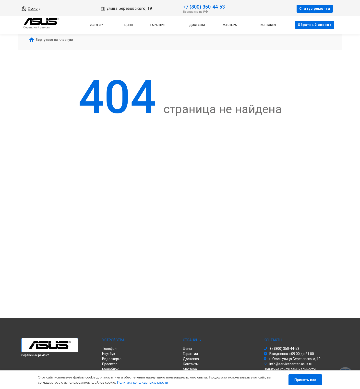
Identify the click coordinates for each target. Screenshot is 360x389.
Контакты (268, 25)
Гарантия (157, 25)
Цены (128, 25)
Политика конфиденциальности (142, 382)
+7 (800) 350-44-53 (204, 6)
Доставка (197, 25)
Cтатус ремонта (314, 9)
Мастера (230, 25)
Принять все (305, 380)
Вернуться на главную (54, 40)
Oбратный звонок (315, 25)
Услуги (95, 25)
